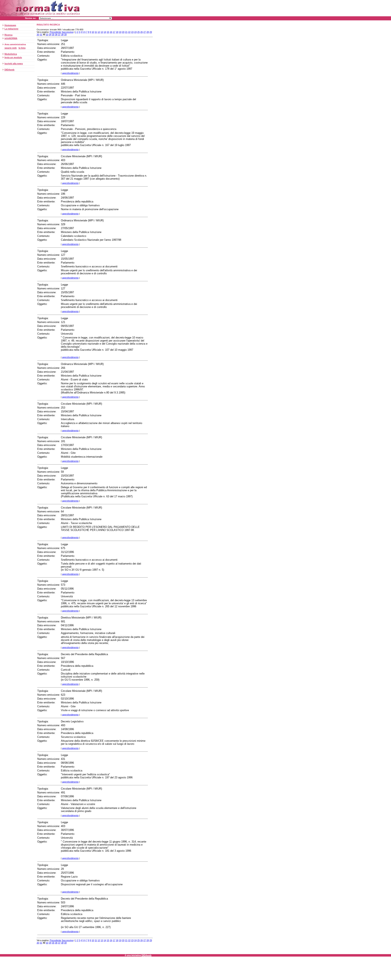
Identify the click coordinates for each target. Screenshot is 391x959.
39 (65, 34)
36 (56, 34)
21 (126, 32)
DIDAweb (9, 69)
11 (96, 32)
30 (38, 34)
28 (147, 32)
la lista (22, 48)
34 (50, 34)
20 (123, 32)
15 (108, 32)
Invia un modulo (13, 57)
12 (99, 32)
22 (129, 32)
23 (132, 32)
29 (150, 32)
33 (47, 34)
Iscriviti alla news (13, 63)
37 (59, 34)
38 (62, 34)
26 (141, 32)
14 (105, 32)
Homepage (10, 25)
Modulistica (10, 54)
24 (135, 32)
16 (111, 32)
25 (138, 32)
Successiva (67, 32)
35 (53, 34)
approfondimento (70, 73)
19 (120, 32)
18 (117, 32)
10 (93, 32)
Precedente (55, 32)
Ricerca (8, 35)
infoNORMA (10, 38)
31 (41, 34)
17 (114, 32)
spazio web (10, 48)
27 (144, 32)
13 (102, 32)
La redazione (11, 28)
